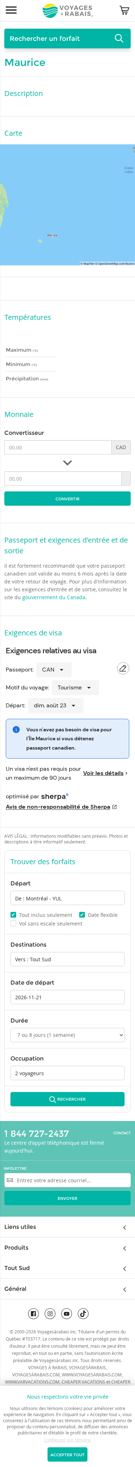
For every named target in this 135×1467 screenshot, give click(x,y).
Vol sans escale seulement (47, 923)
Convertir (67, 498)
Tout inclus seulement (41, 914)
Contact (122, 1133)
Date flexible (99, 914)
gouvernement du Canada (53, 597)
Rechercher (71, 1099)
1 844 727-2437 (36, 1133)
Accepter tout (67, 1454)
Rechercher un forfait (45, 39)
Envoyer (67, 1198)
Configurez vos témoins (67, 1440)
